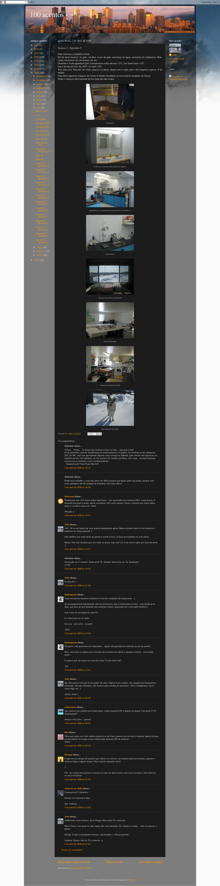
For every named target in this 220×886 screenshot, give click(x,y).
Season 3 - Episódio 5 (42, 228)
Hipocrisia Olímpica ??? (43, 150)
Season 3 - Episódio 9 (42, 203)
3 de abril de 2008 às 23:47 (78, 670)
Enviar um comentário (72, 850)
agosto (39, 92)
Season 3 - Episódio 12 (42, 183)
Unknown (69, 496)
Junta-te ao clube (73, 788)
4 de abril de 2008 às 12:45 (78, 779)
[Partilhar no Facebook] (97, 433)
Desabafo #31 (42, 127)
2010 (36, 65)
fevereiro (40, 251)
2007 (36, 260)
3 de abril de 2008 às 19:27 (78, 549)
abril (38, 108)
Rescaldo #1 (42, 139)
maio (39, 104)
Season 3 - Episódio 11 (42, 190)
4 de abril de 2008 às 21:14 (78, 844)
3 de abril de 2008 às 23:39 (78, 633)
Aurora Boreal (42, 135)
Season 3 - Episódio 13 (42, 177)
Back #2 (39, 155)
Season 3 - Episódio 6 (42, 222)
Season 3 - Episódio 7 (42, 215)
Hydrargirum (71, 594)
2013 (36, 53)
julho (38, 96)
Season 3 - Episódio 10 (42, 196)
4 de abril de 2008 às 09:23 (78, 746)
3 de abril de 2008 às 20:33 (78, 569)
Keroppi (69, 755)
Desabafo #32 (42, 123)
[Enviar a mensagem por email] (88, 433)
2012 (36, 57)
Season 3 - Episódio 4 (42, 234)
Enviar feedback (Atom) (81, 868)
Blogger (131, 880)
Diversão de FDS (41, 144)
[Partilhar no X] (94, 433)
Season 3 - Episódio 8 (42, 209)
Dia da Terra (42, 131)
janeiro (39, 255)
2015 (36, 49)
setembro (41, 88)
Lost (38, 115)
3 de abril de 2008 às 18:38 (78, 487)
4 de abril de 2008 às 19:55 (78, 807)
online (171, 69)
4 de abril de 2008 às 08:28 (78, 723)
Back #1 (39, 159)
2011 (36, 61)
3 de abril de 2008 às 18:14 (78, 468)
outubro (40, 84)
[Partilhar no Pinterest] (100, 433)
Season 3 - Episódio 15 (42, 164)
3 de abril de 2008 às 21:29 (78, 585)
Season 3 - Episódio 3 (42, 241)
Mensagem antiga (150, 862)
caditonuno (70, 707)
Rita (67, 732)
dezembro (41, 76)
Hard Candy (41, 111)
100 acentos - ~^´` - (58, 14)
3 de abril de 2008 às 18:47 (78, 515)
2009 (36, 69)
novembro (41, 80)
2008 (36, 73)
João (67, 524)
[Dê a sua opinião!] (91, 433)
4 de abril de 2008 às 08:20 (78, 698)
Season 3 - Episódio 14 (42, 171)
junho (39, 100)
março (39, 247)
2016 (36, 45)
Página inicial (114, 862)
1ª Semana (41, 119)
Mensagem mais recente (73, 862)
